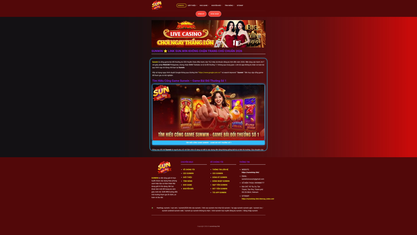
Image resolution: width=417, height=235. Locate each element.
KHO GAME (203, 5)
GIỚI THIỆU (192, 5)
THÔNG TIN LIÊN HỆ (220, 170)
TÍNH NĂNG (229, 5)
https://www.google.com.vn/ (210, 72)
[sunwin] (162, 5)
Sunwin (155, 62)
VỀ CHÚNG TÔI (189, 170)
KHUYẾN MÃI (216, 5)
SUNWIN (181, 5)
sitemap (240, 5)
